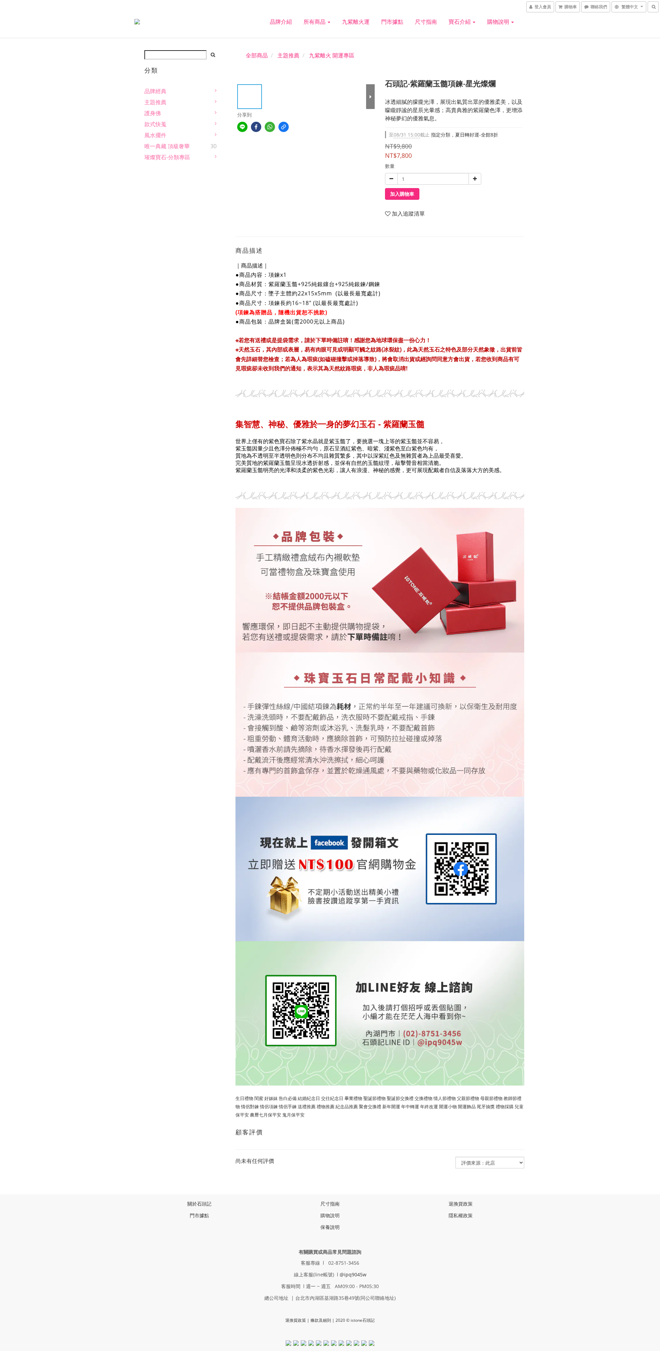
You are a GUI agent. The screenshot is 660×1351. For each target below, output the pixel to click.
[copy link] (283, 127)
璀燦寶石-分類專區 (167, 157)
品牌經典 (155, 91)
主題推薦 (155, 102)
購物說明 (498, 21)
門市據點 (392, 21)
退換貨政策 (461, 1203)
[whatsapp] (270, 127)
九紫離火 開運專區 (331, 55)
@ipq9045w (353, 1274)
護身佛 (152, 113)
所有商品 (315, 21)
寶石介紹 (460, 21)
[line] (242, 127)
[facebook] (256, 127)
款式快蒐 (155, 124)
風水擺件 (155, 135)
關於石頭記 (199, 1203)
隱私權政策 (461, 1215)
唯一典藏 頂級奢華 (167, 146)
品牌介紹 (281, 21)
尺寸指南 (426, 21)
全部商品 (257, 55)
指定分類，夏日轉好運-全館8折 (443, 134)
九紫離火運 (356, 21)
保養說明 (330, 1227)
